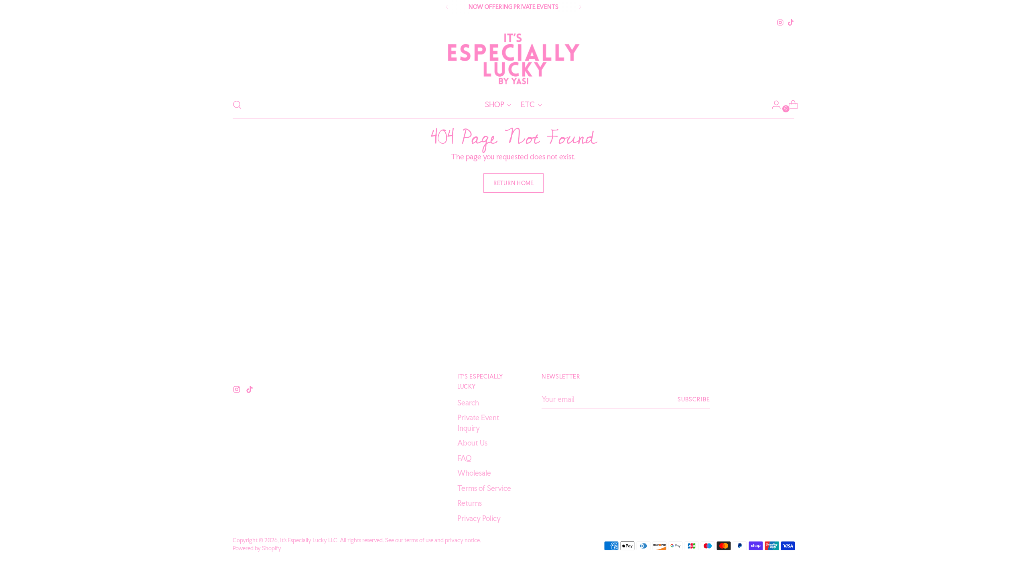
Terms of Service (484, 488)
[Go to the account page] (773, 105)
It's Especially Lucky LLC (308, 540)
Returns (469, 503)
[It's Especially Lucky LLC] (513, 59)
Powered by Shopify (257, 548)
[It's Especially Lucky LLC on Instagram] (780, 22)
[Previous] (447, 7)
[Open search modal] (237, 105)
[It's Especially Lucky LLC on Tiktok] (790, 22)
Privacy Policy (479, 518)
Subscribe (694, 399)
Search (468, 402)
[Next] (580, 7)
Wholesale (474, 472)
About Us (472, 442)
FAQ (464, 458)
